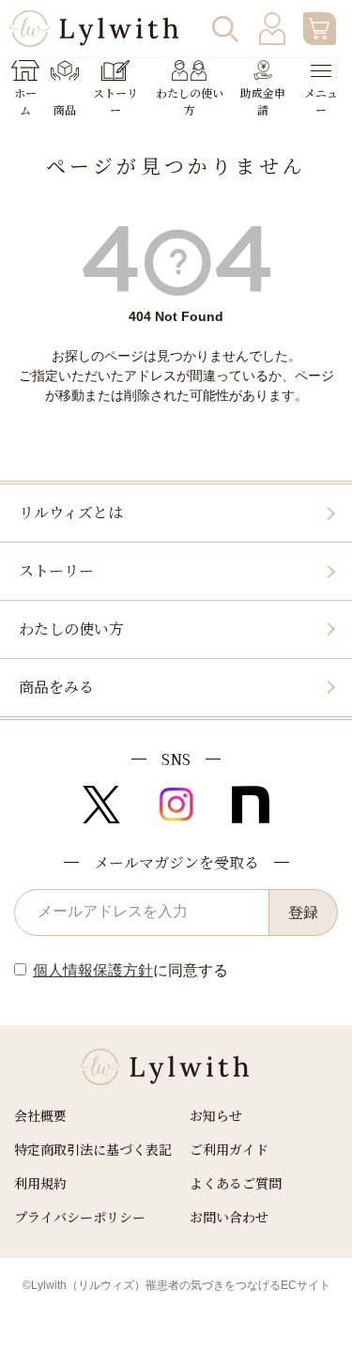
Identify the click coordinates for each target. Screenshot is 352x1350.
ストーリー (56, 570)
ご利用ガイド (229, 1149)
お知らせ (216, 1115)
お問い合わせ (229, 1216)
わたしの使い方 (71, 628)
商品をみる (56, 687)
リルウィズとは (71, 512)
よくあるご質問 (236, 1183)
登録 (303, 912)
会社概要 (40, 1115)
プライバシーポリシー (79, 1216)
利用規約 (40, 1183)
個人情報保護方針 (93, 970)
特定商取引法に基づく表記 (93, 1149)
